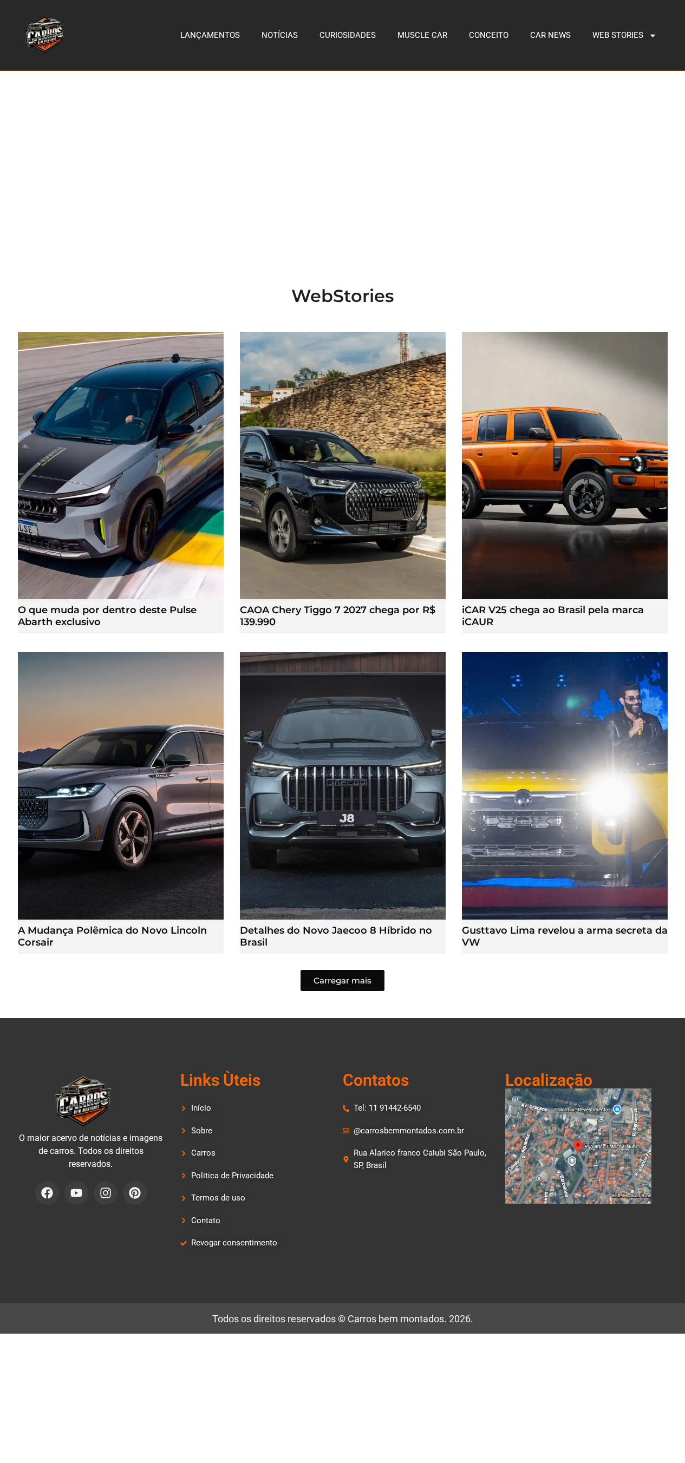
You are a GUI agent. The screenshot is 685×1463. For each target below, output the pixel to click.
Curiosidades (347, 35)
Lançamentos (210, 35)
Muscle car (422, 35)
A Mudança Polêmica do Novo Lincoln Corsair (112, 936)
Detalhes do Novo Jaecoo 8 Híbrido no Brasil (336, 936)
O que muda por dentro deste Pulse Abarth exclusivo (107, 616)
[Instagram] (106, 1193)
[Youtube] (76, 1193)
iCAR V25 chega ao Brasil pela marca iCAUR (553, 616)
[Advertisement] (343, 152)
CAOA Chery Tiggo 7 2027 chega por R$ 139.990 (337, 616)
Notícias (280, 35)
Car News (550, 35)
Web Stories (617, 35)
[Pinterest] (135, 1193)
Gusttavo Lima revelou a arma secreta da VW (565, 936)
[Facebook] (47, 1193)
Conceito (488, 35)
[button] (342, 980)
